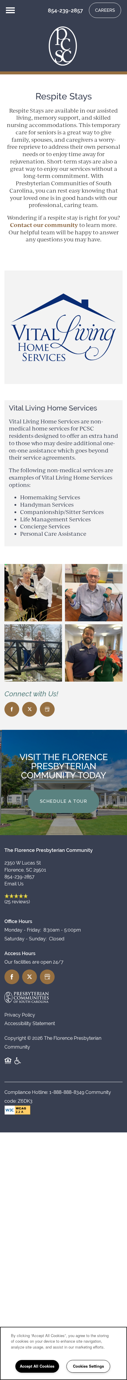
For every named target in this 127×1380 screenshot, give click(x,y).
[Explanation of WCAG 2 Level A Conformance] (17, 1110)
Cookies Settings (88, 1366)
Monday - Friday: (22, 930)
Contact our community (44, 224)
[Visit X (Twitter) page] (29, 709)
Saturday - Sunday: (25, 939)
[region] (63, 1353)
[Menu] (10, 10)
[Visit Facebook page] (11, 709)
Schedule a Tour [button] (63, 801)
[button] (105, 10)
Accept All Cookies (37, 1366)
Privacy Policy (19, 1015)
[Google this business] (47, 709)
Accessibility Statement (29, 1023)
